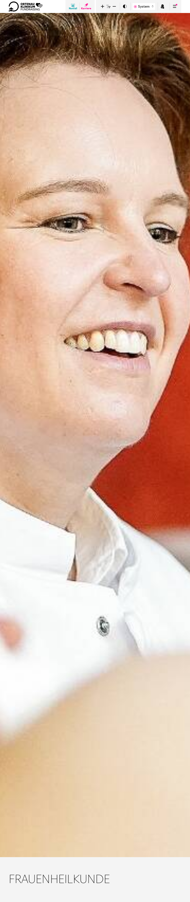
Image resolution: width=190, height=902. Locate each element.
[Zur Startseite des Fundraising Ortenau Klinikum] (26, 6)
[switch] (125, 6)
